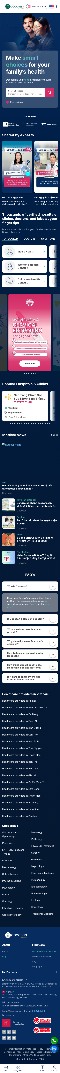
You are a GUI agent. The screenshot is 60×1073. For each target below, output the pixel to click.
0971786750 (38, 1011)
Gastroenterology (12, 914)
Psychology (8, 887)
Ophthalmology (10, 874)
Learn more (40, 364)
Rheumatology (39, 893)
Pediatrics (7, 843)
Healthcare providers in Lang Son (20, 809)
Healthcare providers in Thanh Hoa (21, 755)
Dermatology (9, 867)
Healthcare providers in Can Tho (20, 734)
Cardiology (37, 907)
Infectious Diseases (12, 908)
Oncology (7, 901)
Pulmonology (38, 880)
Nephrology (37, 866)
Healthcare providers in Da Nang (20, 714)
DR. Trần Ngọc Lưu (12, 197)
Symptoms (48, 238)
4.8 (45, 402)
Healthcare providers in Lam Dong (20, 789)
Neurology (36, 832)
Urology (35, 900)
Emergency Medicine (42, 873)
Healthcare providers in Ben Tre (19, 761)
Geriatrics (36, 859)
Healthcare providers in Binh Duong (21, 728)
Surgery (35, 852)
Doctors (30, 238)
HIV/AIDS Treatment (42, 846)
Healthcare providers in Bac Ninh (20, 816)
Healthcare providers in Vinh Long (20, 768)
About (6, 944)
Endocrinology (39, 886)
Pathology (37, 839)
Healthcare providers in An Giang (20, 802)
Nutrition (7, 860)
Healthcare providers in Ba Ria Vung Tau (24, 782)
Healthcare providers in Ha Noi (19, 700)
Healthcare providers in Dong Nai (20, 721)
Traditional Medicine (42, 913)
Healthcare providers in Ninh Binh (20, 741)
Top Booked (10, 238)
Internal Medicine (11, 881)
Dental (5, 894)
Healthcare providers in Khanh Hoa (21, 795)
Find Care (38, 944)
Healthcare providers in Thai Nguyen (22, 748)
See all (54, 435)
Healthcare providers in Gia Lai (19, 775)
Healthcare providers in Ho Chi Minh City (24, 707)
